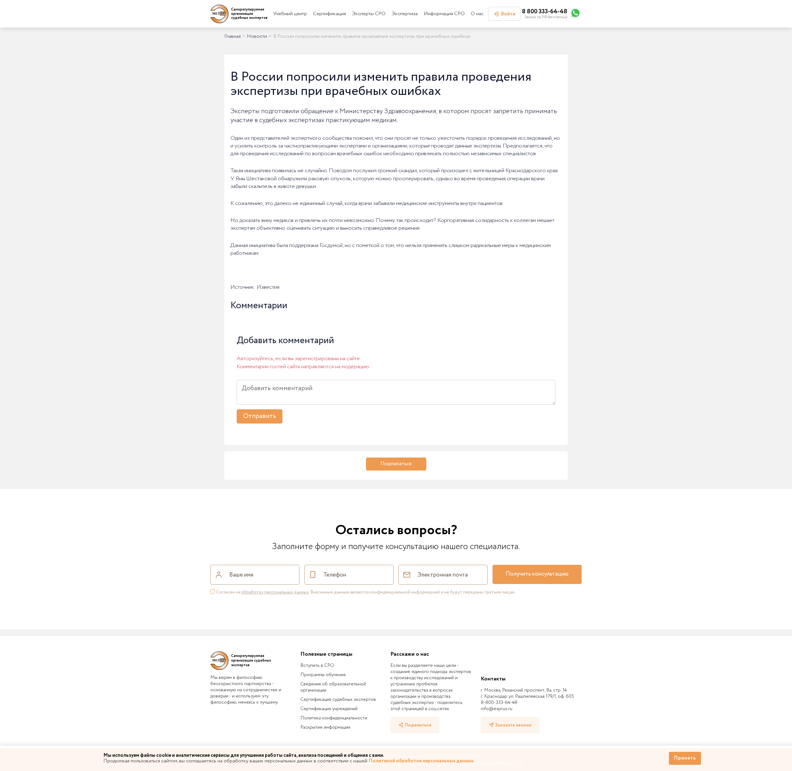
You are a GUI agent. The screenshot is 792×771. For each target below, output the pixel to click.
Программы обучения (323, 674)
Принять (685, 758)
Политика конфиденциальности (333, 718)
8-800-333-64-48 (499, 702)
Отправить (259, 416)
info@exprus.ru (496, 708)
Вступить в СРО (317, 665)
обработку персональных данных (275, 592)
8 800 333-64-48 (544, 11)
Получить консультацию (537, 574)
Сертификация (329, 13)
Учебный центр (290, 13)
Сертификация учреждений (329, 708)
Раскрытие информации (325, 727)
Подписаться (396, 464)
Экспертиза (405, 13)
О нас (477, 13)
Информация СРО (444, 13)
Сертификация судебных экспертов (338, 699)
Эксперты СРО (368, 13)
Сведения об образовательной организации (333, 687)
